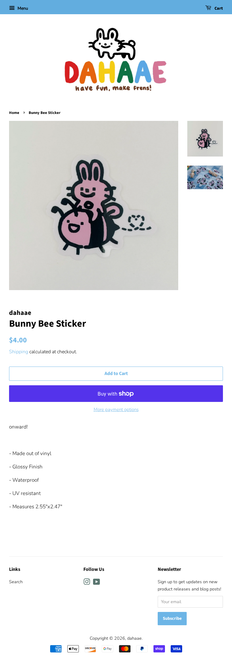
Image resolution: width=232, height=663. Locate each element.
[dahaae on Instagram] (86, 583)
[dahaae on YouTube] (96, 583)
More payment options (116, 409)
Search (16, 582)
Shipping (18, 351)
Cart (218, 8)
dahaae (134, 638)
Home (14, 112)
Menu (22, 8)
